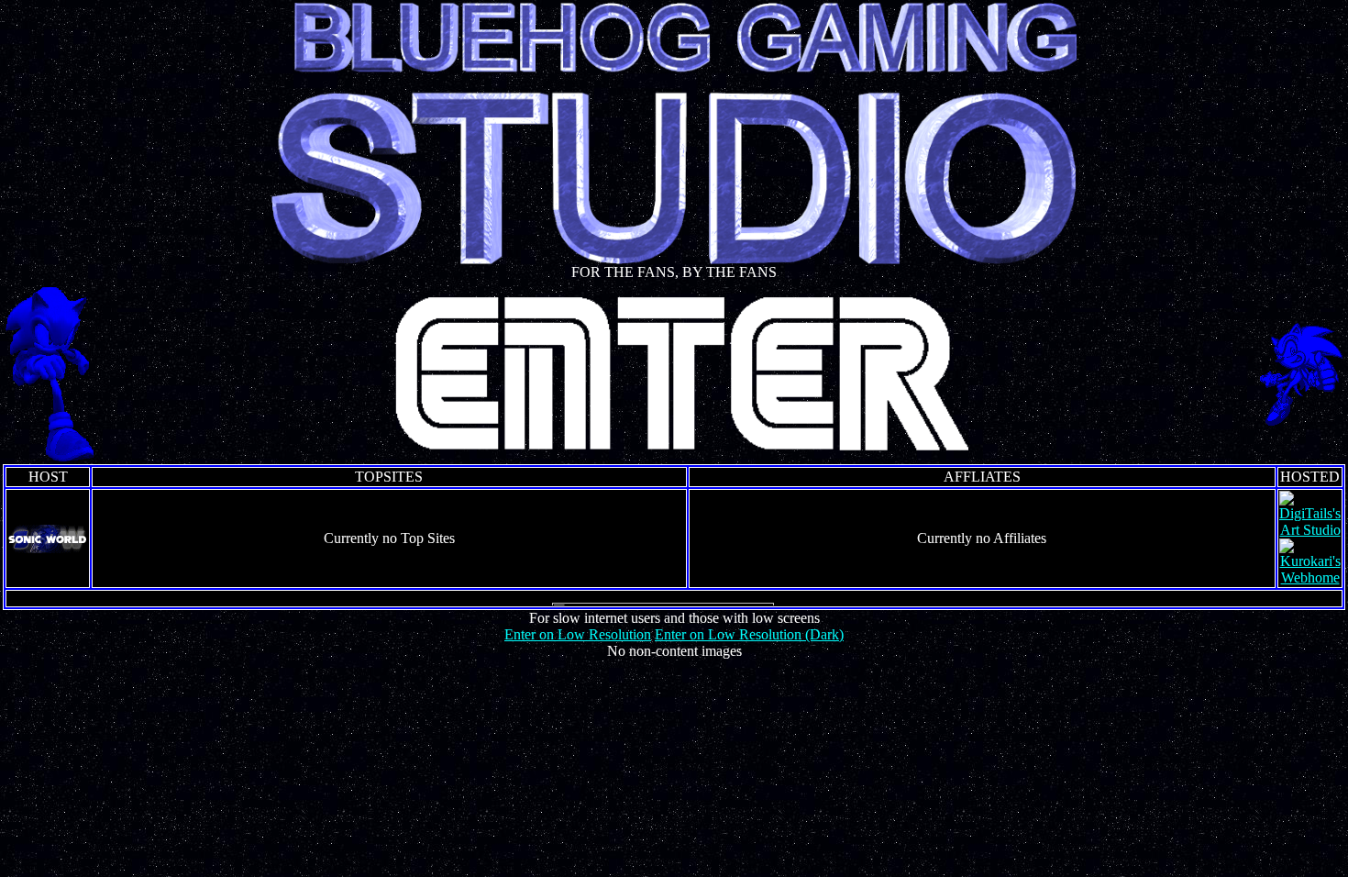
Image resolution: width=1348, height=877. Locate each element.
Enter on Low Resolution (577, 634)
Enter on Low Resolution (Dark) (749, 634)
